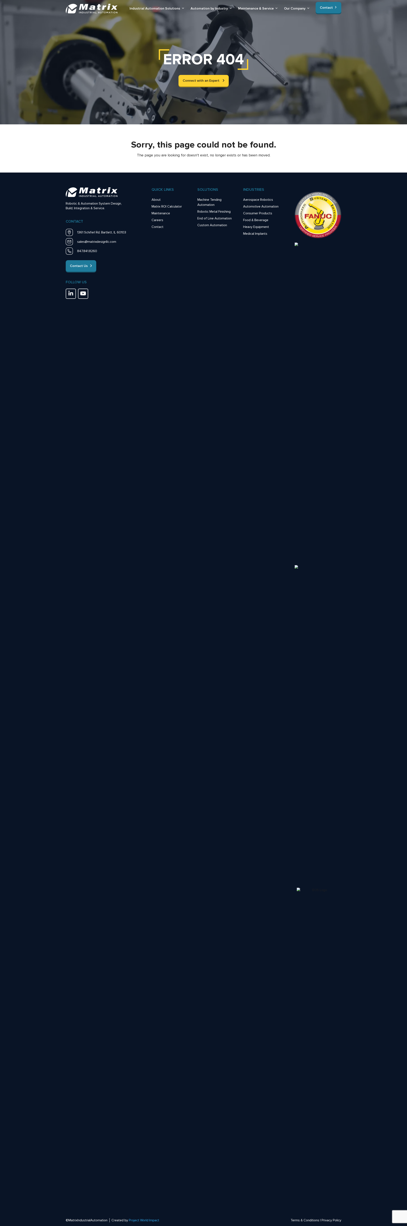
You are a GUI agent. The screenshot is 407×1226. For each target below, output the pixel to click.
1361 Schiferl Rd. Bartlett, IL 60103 (101, 232)
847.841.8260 (87, 251)
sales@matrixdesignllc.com (96, 242)
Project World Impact (144, 1220)
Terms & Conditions (305, 1220)
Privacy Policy (331, 1220)
